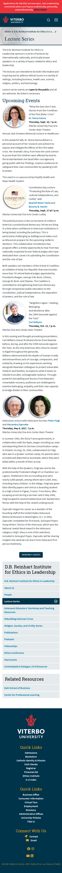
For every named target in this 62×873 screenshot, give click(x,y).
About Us (9, 587)
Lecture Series (12, 601)
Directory (31, 810)
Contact (33, 836)
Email (34, 840)
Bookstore (31, 756)
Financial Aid (31, 772)
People (8, 594)
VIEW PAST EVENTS (31, 554)
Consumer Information (31, 798)
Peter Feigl (54, 420)
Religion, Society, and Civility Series (23, 625)
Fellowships (10, 646)
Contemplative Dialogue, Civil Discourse (25, 666)
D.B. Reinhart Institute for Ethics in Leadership (34, 31)
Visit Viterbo (31, 764)
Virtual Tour (31, 802)
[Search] (48, 20)
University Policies (31, 817)
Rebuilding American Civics (19, 618)
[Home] (14, 19)
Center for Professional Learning (21, 694)
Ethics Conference (14, 652)
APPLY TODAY (40, 9)
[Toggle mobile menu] (56, 20)
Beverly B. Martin (38, 206)
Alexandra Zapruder (18, 424)
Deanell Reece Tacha (40, 202)
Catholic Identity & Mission (31, 760)
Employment (31, 806)
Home (8, 31)
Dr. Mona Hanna (37, 118)
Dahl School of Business (17, 688)
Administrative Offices (31, 813)
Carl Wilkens (35, 322)
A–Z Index (31, 779)
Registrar (31, 768)
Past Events (10, 659)
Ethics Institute (31, 775)
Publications (11, 632)
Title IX (31, 821)
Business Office (31, 794)
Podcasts (9, 639)
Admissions (31, 752)
